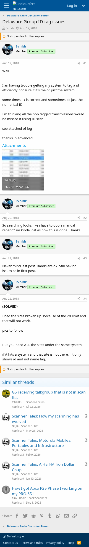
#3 (85, 258)
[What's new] (83, 5)
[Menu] (6, 5)
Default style (15, 536)
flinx (14, 498)
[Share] (79, 63)
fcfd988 (16, 402)
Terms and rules (32, 543)
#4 (85, 299)
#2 (85, 218)
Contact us (10, 543)
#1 (85, 63)
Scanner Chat (29, 426)
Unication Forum (34, 402)
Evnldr (9, 28)
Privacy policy (55, 543)
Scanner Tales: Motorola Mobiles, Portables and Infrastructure (41, 443)
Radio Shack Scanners (33, 498)
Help (71, 543)
